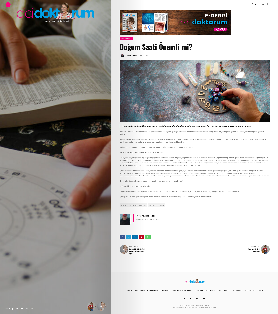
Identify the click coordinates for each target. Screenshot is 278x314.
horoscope (152, 205)
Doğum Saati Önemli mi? (138, 205)
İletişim (260, 290)
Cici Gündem (237, 290)
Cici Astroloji (126, 39)
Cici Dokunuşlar (250, 290)
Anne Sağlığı (165, 290)
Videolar (227, 290)
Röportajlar (199, 290)
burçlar (124, 205)
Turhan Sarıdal (131, 56)
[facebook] (12, 309)
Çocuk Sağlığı (140, 290)
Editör (219, 290)
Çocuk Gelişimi (152, 290)
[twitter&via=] (17, 309)
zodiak (162, 205)
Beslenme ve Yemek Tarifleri (182, 290)
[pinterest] (27, 309)
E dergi (129, 290)
